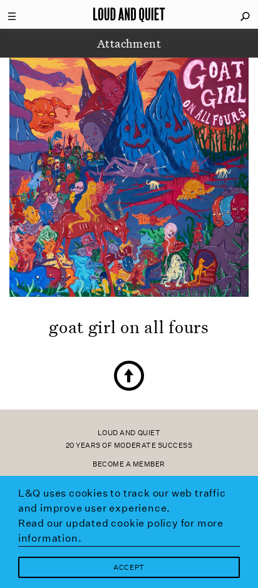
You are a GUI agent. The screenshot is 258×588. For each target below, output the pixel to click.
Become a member (129, 464)
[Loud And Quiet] (129, 14)
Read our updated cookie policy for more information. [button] (121, 530)
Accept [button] (128, 567)
